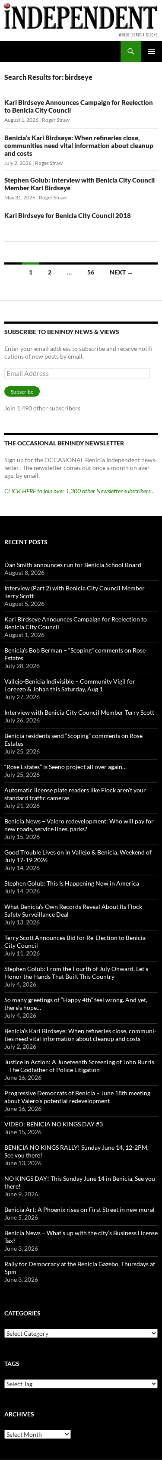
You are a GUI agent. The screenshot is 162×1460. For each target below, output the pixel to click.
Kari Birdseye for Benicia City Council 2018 (67, 215)
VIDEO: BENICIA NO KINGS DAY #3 (53, 1124)
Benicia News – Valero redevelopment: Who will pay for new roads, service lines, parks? (79, 824)
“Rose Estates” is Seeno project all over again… (65, 766)
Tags (11, 1363)
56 (90, 272)
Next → (121, 272)
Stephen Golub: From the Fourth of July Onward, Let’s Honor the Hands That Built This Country (76, 972)
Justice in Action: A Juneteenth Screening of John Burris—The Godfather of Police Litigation (79, 1065)
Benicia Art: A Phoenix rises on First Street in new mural (79, 1209)
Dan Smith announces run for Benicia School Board (72, 564)
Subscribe (22, 391)
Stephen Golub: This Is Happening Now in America (71, 883)
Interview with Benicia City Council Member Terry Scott (79, 712)
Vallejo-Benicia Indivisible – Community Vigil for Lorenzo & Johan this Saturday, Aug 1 (69, 685)
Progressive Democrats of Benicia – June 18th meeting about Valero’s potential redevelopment (77, 1096)
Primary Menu (151, 51)
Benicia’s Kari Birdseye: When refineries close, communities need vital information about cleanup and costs (78, 145)
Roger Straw (56, 120)
